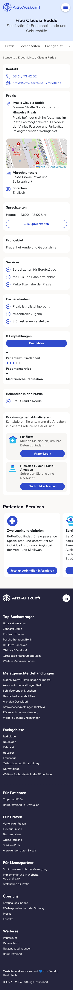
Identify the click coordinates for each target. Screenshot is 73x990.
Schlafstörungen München (19, 690)
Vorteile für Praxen (14, 823)
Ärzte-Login (42, 453)
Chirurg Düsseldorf (15, 650)
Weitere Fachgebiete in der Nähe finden (28, 774)
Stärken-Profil (11, 845)
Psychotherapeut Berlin (17, 639)
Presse (7, 913)
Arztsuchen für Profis (16, 884)
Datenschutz (11, 943)
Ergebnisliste (26, 57)
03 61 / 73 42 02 (25, 76)
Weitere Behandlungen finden (21, 717)
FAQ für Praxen (12, 829)
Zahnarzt (8, 747)
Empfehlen (36, 343)
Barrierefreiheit (12, 954)
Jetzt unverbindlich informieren (32, 570)
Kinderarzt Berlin (13, 634)
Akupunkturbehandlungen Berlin (23, 685)
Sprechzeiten (30, 46)
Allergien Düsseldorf (15, 701)
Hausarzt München (14, 623)
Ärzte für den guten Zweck (19, 850)
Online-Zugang (12, 839)
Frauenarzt (9, 758)
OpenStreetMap (58, 166)
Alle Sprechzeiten (36, 224)
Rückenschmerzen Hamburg (20, 712)
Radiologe (9, 736)
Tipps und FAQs (13, 799)
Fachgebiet (54, 46)
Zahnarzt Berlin (12, 628)
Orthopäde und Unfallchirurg (21, 763)
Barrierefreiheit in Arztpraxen (21, 805)
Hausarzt (8, 752)
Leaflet (42, 166)
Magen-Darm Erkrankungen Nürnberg (27, 680)
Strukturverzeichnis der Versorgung (25, 869)
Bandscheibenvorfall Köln (19, 696)
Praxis (10, 46)
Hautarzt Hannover (15, 645)
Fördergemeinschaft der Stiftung (23, 908)
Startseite (9, 57)
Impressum (10, 937)
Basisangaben (12, 834)
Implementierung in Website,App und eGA (21, 876)
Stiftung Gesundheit (15, 903)
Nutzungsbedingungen (17, 948)
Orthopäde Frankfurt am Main (22, 655)
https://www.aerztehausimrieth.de (37, 83)
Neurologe (9, 742)
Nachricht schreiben (43, 486)
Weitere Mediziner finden (18, 661)
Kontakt (8, 919)
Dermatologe (11, 768)
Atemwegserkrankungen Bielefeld (24, 707)
